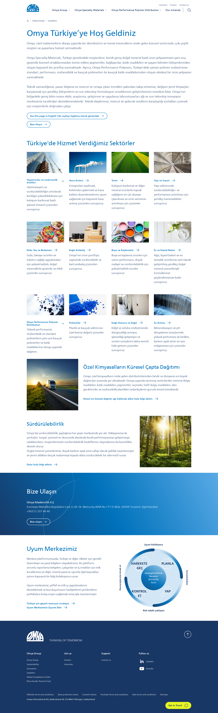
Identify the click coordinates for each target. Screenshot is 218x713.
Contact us (184, 5)
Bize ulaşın (36, 521)
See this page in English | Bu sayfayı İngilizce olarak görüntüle (64, 116)
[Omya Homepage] (28, 21)
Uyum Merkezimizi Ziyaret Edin (44, 607)
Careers (173, 5)
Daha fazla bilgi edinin (39, 464)
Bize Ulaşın (36, 124)
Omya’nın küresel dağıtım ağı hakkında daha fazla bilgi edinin (118, 398)
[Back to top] (187, 634)
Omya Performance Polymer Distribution (135, 10)
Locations (163, 5)
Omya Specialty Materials (89, 10)
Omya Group (59, 10)
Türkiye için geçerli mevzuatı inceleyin (48, 603)
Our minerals (173, 10)
